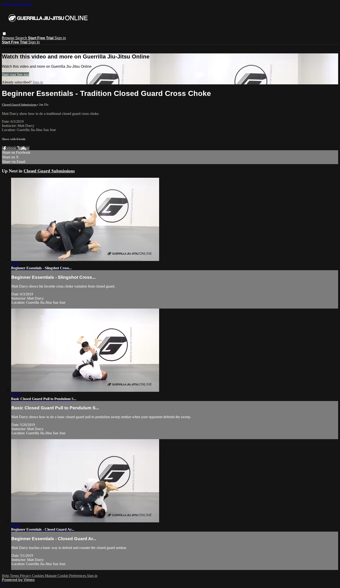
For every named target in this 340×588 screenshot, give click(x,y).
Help (6, 576)
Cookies (38, 576)
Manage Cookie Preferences (66, 576)
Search (21, 38)
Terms (15, 576)
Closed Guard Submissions (19, 104)
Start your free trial (15, 74)
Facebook (9, 148)
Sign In (34, 42)
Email (25, 148)
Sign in (60, 38)
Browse (8, 38)
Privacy (26, 576)
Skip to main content (17, 4)
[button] (4, 33)
